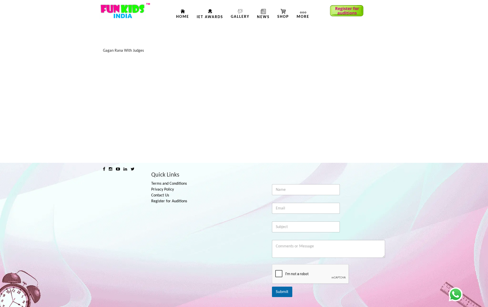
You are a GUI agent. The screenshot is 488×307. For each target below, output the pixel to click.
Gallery (240, 17)
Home (182, 17)
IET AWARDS (210, 17)
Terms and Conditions (169, 184)
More (303, 17)
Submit (282, 292)
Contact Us (160, 195)
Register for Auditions (169, 201)
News (263, 17)
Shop (283, 17)
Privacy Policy (162, 190)
